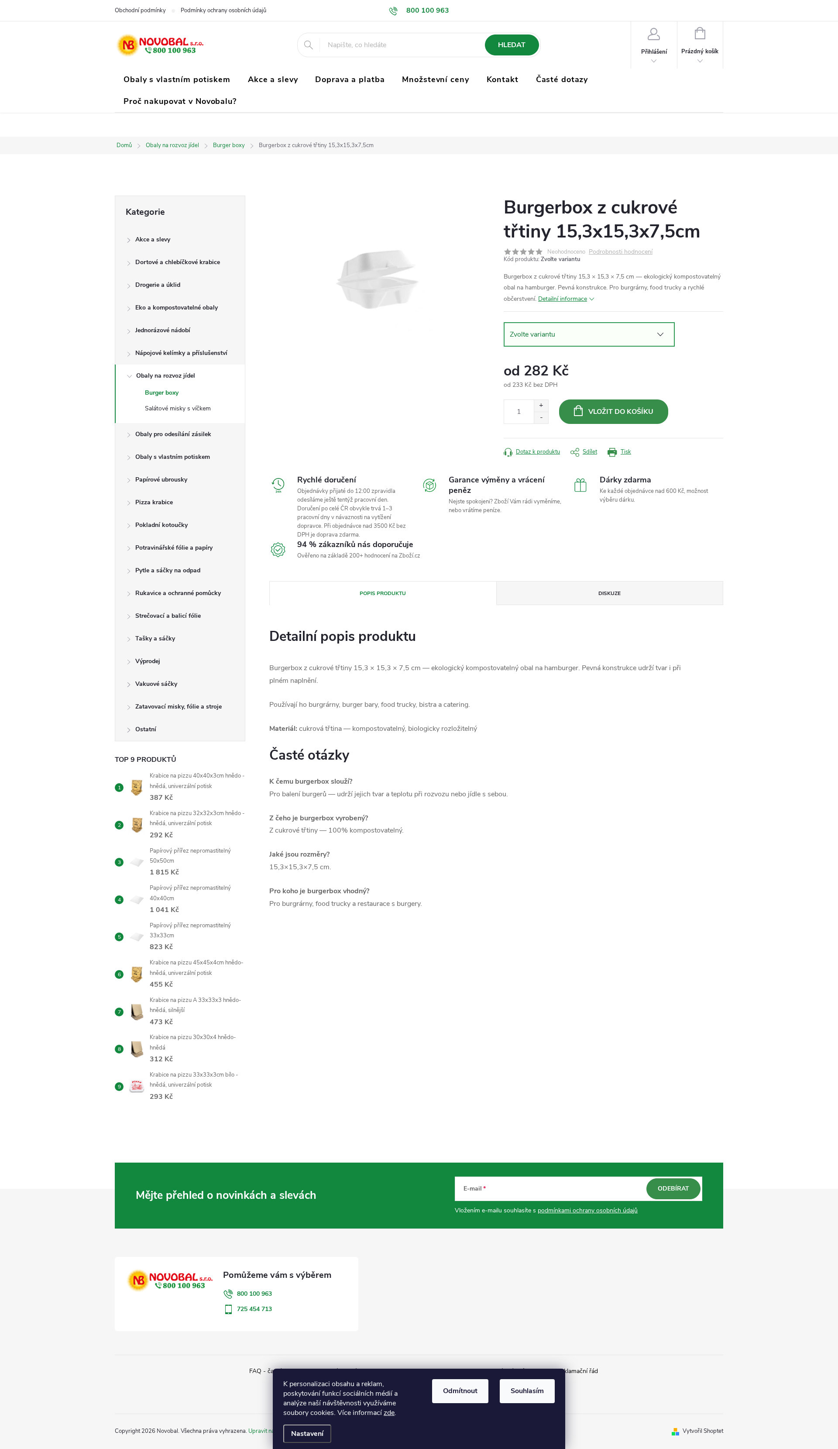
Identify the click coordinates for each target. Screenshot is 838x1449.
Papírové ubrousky (161, 479)
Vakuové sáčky (156, 684)
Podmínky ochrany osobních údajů (223, 10)
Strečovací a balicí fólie (168, 616)
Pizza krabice (154, 502)
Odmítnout (460, 1391)
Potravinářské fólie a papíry (174, 548)
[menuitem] (177, 79)
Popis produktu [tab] (383, 593)
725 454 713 (254, 1309)
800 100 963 (254, 1294)
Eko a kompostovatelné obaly (176, 307)
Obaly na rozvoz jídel (165, 376)
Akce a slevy (152, 239)
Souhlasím (527, 1391)
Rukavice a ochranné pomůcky (178, 593)
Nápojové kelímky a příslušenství (181, 353)
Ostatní (145, 729)
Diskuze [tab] (609, 593)
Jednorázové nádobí (162, 330)
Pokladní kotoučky (161, 525)
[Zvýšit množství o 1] (541, 406)
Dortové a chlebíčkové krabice (177, 262)
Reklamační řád (577, 1371)
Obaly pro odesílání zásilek (173, 434)
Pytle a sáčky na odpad (167, 570)
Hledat (511, 45)
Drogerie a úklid (157, 285)
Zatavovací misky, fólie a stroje (178, 706)
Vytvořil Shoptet (703, 1431)
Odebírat (673, 1188)
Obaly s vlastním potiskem (172, 457)
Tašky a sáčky (155, 638)
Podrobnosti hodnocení (621, 252)
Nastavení (307, 1434)
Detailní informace (562, 299)
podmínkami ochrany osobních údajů (588, 1210)
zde (389, 1413)
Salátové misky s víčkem (178, 408)
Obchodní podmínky (140, 10)
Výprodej (147, 661)
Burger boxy (162, 393)
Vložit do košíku (620, 411)
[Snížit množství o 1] (541, 417)
